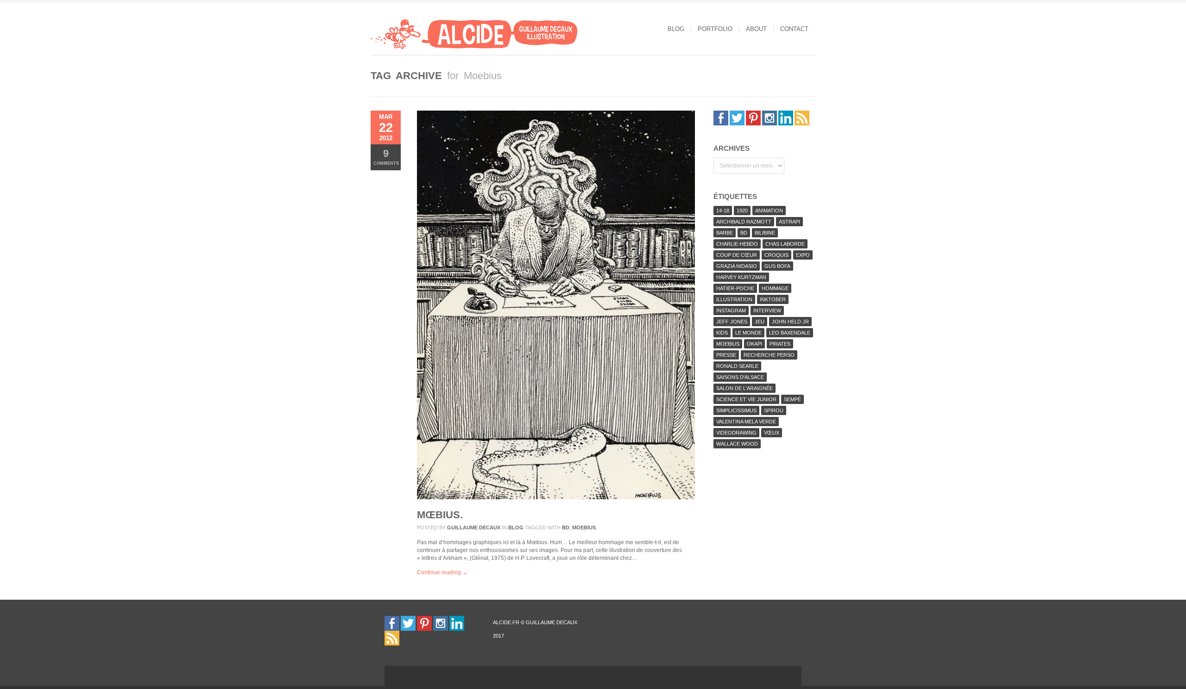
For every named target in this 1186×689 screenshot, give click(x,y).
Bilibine (765, 233)
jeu (759, 321)
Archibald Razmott (743, 221)
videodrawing (736, 432)
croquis (776, 255)
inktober (773, 299)
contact (794, 28)
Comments (386, 157)
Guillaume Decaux (473, 527)
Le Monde (748, 332)
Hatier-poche (735, 288)
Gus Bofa (777, 266)
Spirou (773, 410)
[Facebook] (720, 117)
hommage (775, 288)
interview (767, 310)
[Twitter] (737, 117)
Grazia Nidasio (736, 266)
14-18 (722, 210)
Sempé (792, 399)
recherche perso (769, 355)
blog (676, 28)
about (756, 28)
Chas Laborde (785, 244)
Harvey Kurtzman (741, 277)
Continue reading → (442, 572)
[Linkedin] (785, 117)
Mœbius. (440, 515)
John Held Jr (790, 321)
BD (565, 527)
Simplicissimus (736, 410)
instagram (731, 310)
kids (722, 332)
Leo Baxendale (789, 332)
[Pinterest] (753, 117)
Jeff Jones (731, 321)
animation (769, 210)
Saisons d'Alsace (740, 377)
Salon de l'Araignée (744, 388)
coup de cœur (736, 255)
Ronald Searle (737, 366)
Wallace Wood (737, 444)
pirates (780, 344)
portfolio (715, 28)
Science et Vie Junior (746, 399)
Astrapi (789, 221)
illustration (734, 299)
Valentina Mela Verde (746, 421)
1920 (742, 210)
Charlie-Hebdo (737, 244)
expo (803, 255)
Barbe (724, 233)
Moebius (584, 527)
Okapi (754, 344)
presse (726, 355)
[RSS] (802, 117)
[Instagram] (769, 117)
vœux (771, 432)
